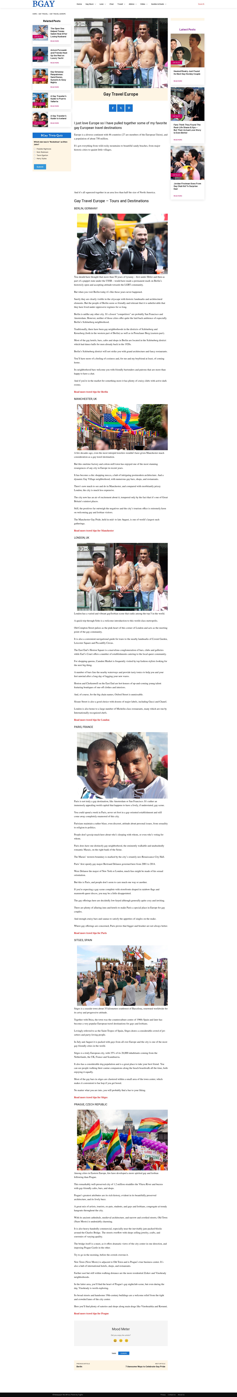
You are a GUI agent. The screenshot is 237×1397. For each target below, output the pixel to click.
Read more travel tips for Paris (90, 933)
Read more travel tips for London (91, 720)
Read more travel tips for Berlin (91, 392)
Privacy (163, 1395)
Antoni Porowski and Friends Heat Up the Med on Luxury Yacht (58, 54)
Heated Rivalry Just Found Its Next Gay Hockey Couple (187, 72)
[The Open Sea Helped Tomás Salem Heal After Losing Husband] (40, 33)
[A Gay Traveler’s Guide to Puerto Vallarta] (40, 100)
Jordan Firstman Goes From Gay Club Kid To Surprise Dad (187, 186)
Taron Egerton (42, 155)
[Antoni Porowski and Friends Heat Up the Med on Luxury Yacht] (40, 54)
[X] (121, 108)
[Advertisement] (121, 172)
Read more (54, 41)
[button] (201, 4)
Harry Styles (42, 158)
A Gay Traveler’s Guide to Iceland (58, 117)
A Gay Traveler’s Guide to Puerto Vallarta (58, 99)
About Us (181, 1395)
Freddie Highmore (44, 149)
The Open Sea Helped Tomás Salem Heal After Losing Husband (58, 32)
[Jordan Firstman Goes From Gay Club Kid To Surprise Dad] (187, 163)
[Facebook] (112, 108)
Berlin (79, 1366)
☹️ (126, 1340)
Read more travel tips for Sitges (91, 1097)
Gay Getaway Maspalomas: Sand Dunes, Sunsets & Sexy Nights (58, 77)
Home (35, 14)
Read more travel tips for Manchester (94, 530)
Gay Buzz (38, 36)
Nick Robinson (42, 152)
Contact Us (172, 1395)
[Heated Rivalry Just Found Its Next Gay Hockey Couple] (187, 50)
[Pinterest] (129, 108)
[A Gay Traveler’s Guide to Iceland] (40, 119)
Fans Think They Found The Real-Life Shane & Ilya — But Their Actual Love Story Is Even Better (187, 128)
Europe (124, 1353)
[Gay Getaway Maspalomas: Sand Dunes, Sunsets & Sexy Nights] (40, 76)
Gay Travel (43, 14)
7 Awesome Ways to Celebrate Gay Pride (145, 1366)
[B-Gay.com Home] (52, 3)
